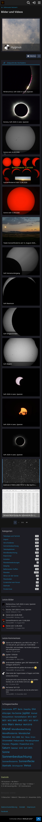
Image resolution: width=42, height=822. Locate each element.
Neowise (6, 736)
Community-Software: (21, 819)
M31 (4, 720)
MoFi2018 (27, 724)
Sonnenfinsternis (10, 761)
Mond (6, 729)
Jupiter (26, 713)
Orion (33, 737)
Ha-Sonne (16, 713)
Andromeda (7, 709)
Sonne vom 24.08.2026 (14, 615)
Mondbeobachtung (21, 729)
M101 (35, 720)
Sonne (6, 752)
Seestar (14, 748)
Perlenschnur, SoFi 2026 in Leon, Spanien (21, 604)
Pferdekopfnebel (32, 740)
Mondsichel (24, 733)
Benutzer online (8, 792)
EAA (34, 709)
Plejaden (14, 744)
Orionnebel (7, 740)
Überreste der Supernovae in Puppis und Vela (22, 673)
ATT (15, 709)
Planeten (5, 744)
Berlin (20, 709)
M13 (30, 716)
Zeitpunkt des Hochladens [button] (16, 63)
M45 (20, 720)
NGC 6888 (16, 737)
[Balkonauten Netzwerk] (3, 3)
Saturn (6, 747)
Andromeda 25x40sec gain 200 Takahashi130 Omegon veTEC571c (22, 663)
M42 (15, 720)
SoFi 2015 (28, 748)
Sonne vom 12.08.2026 (14, 626)
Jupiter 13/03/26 (11, 655)
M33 (10, 720)
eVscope (6, 713)
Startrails (6, 765)
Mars (11, 724)
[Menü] (39, 3)
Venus (27, 765)
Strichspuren (17, 766)
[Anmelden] (34, 2)
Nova (27, 737)
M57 (30, 720)
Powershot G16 (26, 744)
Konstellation (21, 716)
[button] (39, 56)
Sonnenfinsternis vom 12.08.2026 (18, 620)
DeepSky (27, 709)
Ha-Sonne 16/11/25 (13, 687)
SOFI (21, 748)
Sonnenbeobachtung (17, 756)
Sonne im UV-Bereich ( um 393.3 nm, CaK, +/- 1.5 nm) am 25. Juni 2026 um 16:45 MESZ (22, 644)
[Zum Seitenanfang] (38, 819)
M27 (35, 716)
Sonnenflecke (26, 761)
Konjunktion (7, 716)
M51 (25, 720)
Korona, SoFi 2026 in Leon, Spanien (18, 610)
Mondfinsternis (9, 733)
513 (22, 522)
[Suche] (28, 3)
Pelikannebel (19, 740)
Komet (34, 713)
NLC (22, 737)
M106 (4, 724)
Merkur (18, 724)
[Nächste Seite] (27, 522)
